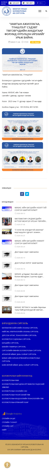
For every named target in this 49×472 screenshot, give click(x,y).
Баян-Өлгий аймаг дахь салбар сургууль (20, 365)
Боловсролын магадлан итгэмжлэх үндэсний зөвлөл (23, 385)
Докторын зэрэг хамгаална (27, 252)
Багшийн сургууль (10, 343)
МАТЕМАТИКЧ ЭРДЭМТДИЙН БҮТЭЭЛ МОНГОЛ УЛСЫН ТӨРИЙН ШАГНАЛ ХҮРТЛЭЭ (30, 220)
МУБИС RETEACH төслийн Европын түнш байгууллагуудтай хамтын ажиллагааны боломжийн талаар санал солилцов (30, 308)
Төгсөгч (29, 3)
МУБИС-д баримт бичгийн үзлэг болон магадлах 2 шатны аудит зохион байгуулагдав (29, 275)
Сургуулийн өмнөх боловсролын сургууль (21, 350)
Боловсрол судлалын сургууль (16, 339)
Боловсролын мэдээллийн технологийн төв (23, 398)
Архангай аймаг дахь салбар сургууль (19, 354)
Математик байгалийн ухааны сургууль (20, 328)
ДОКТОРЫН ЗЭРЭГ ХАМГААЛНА (29, 263)
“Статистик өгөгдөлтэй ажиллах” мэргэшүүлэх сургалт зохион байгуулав (29, 231)
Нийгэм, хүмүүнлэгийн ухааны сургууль (20, 331)
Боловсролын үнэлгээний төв (16, 395)
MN (40, 3)
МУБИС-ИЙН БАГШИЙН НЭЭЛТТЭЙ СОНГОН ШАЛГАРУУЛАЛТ (30, 208)
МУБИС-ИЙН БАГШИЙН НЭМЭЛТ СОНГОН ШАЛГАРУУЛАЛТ (29, 242)
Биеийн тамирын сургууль (14, 346)
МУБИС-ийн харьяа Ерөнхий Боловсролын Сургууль (21, 359)
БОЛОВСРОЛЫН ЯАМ (10, 380)
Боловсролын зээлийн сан (14, 391)
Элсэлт (16, 3)
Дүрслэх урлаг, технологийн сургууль (19, 335)
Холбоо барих (4, 3)
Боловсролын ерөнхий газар (15, 402)
